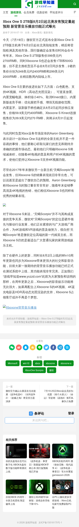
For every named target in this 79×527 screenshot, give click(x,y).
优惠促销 (42, 12)
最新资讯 (48, 32)
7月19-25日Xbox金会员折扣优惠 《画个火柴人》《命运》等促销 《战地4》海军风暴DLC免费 (58, 396)
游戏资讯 (16, 12)
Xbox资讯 (37, 32)
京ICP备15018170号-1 (50, 522)
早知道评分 (56, 12)
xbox (37, 363)
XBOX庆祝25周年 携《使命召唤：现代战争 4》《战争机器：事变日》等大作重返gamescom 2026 (62, 467)
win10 (26, 363)
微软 (51, 370)
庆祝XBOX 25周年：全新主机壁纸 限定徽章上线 (16, 500)
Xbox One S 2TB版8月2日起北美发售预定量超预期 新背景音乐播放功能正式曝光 (43, 320)
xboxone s (66, 363)
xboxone (50, 363)
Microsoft (12, 363)
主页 (5, 12)
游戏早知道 (39, 4)
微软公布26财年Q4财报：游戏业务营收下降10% (39, 500)
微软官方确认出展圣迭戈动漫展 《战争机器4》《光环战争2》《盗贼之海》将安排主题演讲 (21, 396)
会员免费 (29, 12)
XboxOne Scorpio (34, 370)
